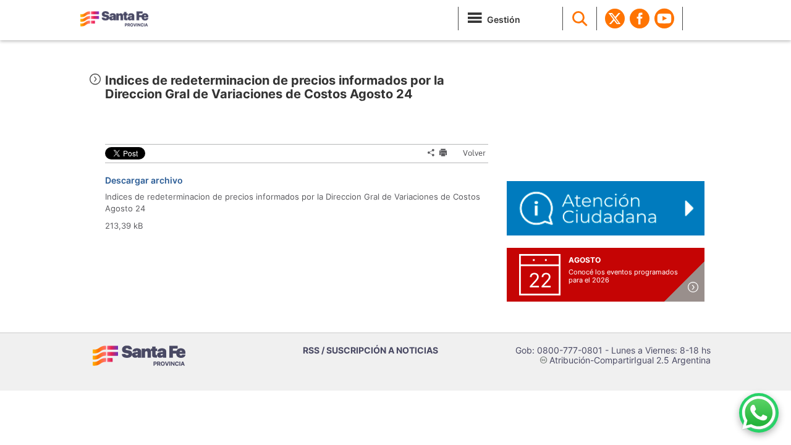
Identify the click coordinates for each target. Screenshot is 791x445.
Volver (469, 153)
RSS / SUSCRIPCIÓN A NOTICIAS (370, 350)
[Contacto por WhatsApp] (759, 413)
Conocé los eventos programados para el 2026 (623, 276)
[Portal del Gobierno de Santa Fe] (114, 18)
